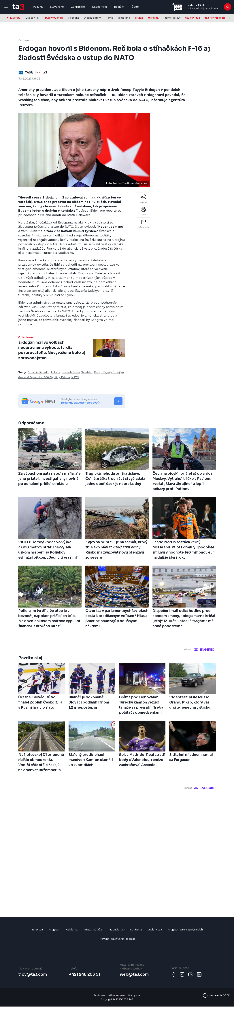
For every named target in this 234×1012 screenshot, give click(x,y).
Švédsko (87, 372)
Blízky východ (54, 17)
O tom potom (92, 17)
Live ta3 (15, 17)
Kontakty (136, 929)
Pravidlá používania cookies (117, 938)
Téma (109, 17)
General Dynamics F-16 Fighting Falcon (44, 377)
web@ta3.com (134, 974)
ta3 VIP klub (192, 17)
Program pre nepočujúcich (185, 929)
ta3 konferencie (215, 17)
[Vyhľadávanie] (227, 7)
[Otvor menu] (6, 7)
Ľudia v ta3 (155, 929)
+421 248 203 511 (85, 974)
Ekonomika (99, 6)
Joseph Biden (71, 372)
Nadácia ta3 (117, 929)
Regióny (119, 6)
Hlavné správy (171, 17)
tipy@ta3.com (32, 974)
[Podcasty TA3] (177, 7)
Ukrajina (153, 17)
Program (54, 929)
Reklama (72, 929)
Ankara (55, 372)
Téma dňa (124, 17)
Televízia (37, 929)
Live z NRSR (32, 17)
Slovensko (57, 6)
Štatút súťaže (93, 929)
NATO (75, 377)
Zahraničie (78, 6)
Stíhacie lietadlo (38, 372)
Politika (38, 6)
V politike (73, 17)
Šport (135, 6)
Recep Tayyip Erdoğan (109, 372)
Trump (139, 17)
